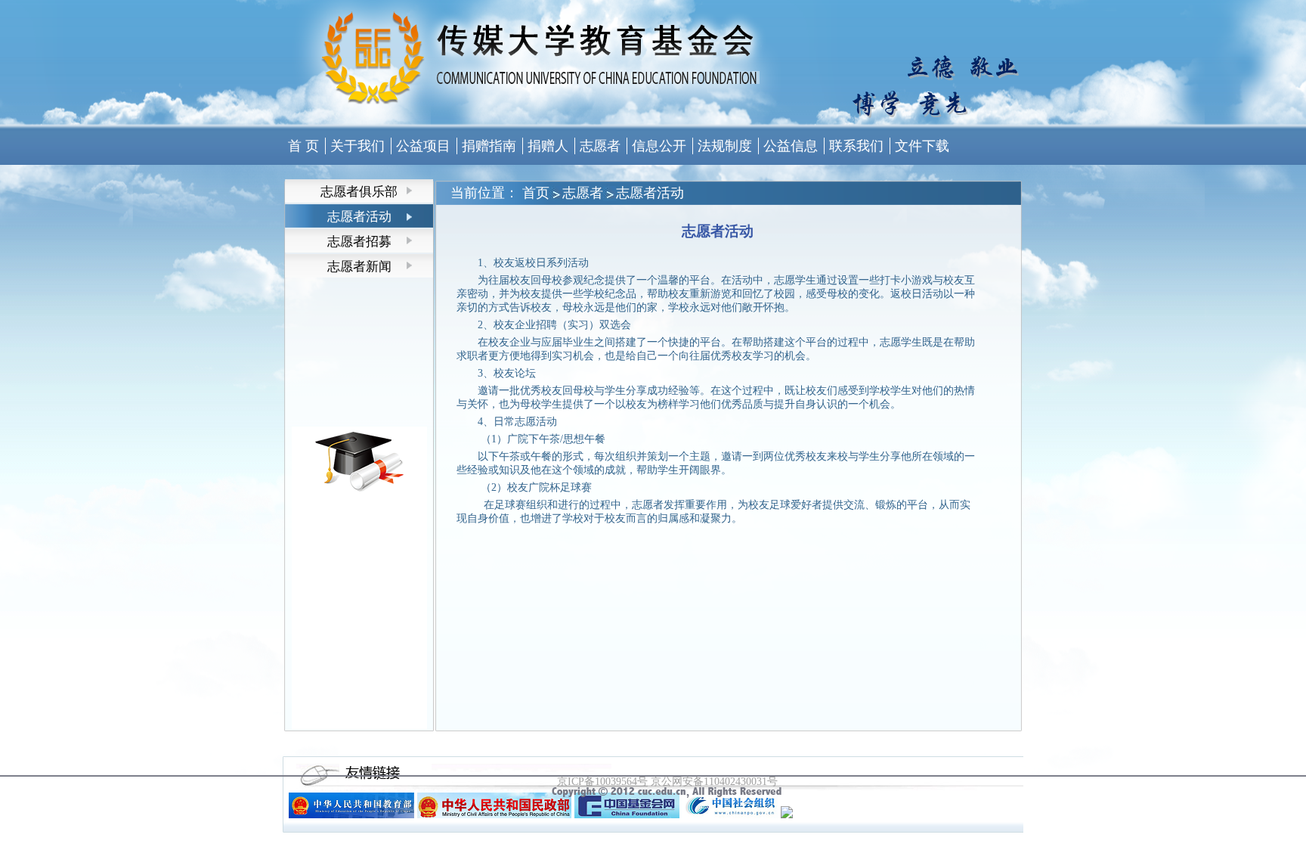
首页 (535, 192)
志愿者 (582, 192)
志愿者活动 (650, 192)
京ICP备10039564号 (602, 781)
